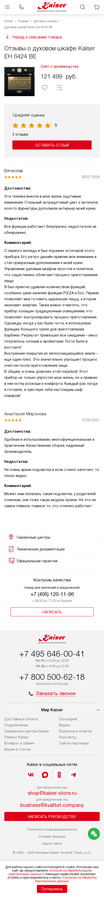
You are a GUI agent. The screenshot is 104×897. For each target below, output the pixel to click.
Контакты (67, 737)
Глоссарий (68, 719)
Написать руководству (52, 817)
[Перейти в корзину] (97, 7)
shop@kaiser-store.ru (52, 793)
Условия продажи (52, 836)
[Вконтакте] (31, 775)
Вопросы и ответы (75, 731)
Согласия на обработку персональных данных (66, 879)
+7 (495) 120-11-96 (52, 594)
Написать (52, 612)
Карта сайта (52, 843)
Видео (64, 725)
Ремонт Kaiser (16, 737)
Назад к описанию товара (37, 37)
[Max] (45, 775)
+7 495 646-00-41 (52, 654)
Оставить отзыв (52, 145)
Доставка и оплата (21, 719)
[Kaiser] (52, 7)
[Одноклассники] (59, 775)
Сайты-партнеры (74, 743)
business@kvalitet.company (52, 805)
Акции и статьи (17, 749)
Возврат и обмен (19, 743)
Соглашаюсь (52, 889)
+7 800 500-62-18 (52, 677)
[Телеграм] (73, 775)
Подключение (16, 725)
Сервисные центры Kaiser (26, 731)
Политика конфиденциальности (52, 829)
